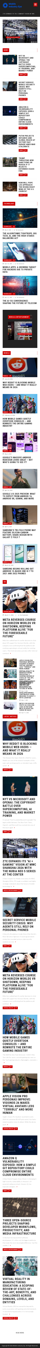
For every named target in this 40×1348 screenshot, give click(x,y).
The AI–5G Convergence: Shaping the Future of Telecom (20, 302)
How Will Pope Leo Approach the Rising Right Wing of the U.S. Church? (27, 187)
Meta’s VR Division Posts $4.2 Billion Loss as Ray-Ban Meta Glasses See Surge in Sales (26, 707)
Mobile (6, 376)
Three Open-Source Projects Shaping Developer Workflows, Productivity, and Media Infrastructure (19, 1227)
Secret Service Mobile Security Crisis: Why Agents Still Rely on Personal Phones (20, 29)
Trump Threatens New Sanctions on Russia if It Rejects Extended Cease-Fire (27, 164)
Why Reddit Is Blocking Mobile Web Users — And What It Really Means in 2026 (20, 384)
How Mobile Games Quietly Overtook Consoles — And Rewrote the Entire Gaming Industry (17, 422)
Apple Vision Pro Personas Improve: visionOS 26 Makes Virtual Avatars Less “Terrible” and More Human (27, 665)
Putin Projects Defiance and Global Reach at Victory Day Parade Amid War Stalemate (27, 141)
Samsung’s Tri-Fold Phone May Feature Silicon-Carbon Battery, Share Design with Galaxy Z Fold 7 (19, 533)
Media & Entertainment (19, 333)
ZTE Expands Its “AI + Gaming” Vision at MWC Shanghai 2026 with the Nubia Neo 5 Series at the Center (19, 868)
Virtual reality (8, 611)
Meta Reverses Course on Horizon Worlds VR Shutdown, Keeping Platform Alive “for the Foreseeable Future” (19, 628)
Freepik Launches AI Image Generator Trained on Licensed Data (20, 326)
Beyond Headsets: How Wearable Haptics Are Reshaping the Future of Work (26, 685)
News (8, 33)
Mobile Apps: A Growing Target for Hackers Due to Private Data (19, 269)
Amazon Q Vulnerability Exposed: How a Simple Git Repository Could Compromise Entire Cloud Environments (26, 115)
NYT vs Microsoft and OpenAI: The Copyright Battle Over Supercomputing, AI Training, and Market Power (27, 63)
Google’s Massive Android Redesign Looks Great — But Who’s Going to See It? (18, 459)
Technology (7, 226)
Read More (20, 1333)
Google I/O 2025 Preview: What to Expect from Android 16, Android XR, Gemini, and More (19, 496)
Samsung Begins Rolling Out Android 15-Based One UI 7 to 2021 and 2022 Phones (18, 571)
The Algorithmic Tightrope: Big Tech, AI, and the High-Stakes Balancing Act (20, 235)
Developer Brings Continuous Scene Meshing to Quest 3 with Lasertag (27, 695)
